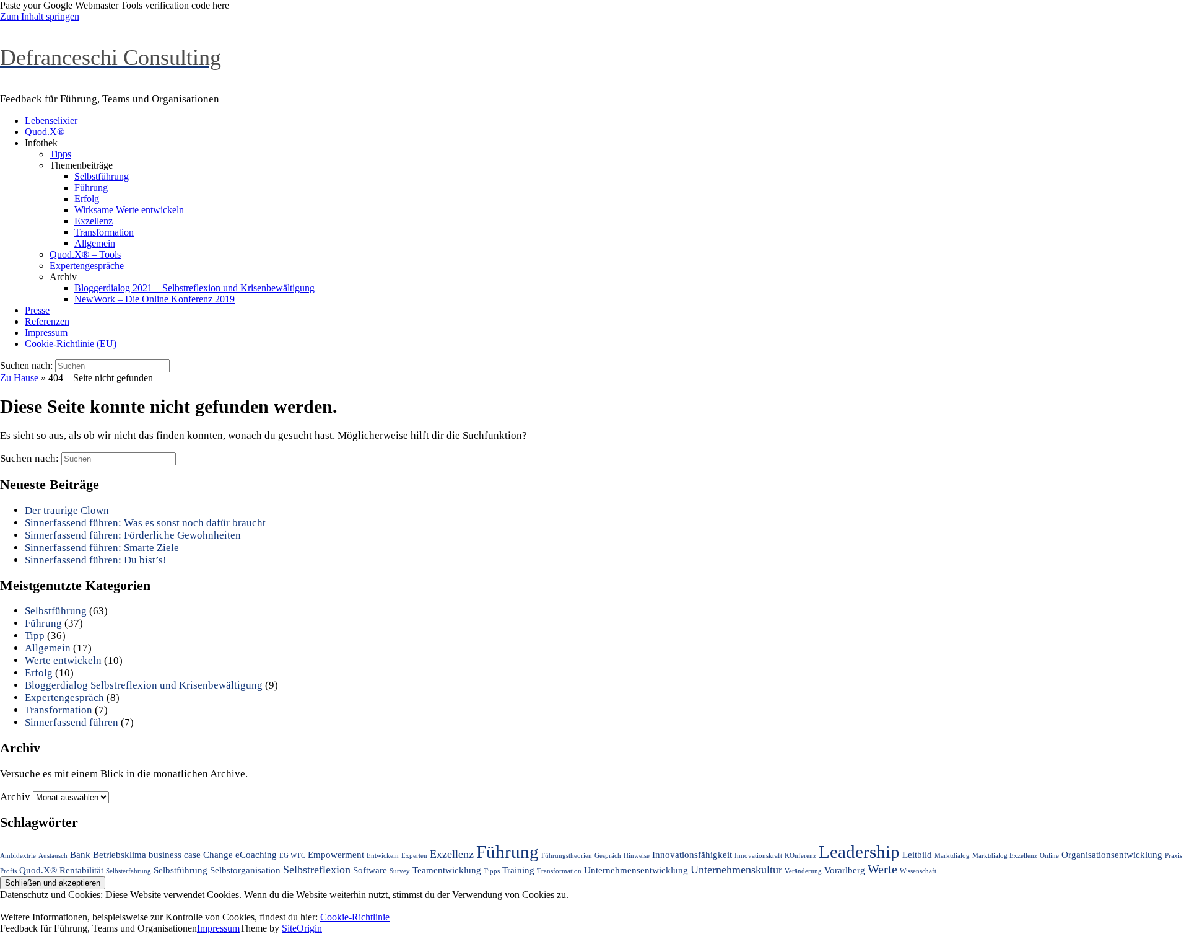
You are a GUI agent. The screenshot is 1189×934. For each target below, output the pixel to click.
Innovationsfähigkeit (692, 855)
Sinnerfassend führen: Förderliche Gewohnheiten (133, 535)
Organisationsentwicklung (1111, 855)
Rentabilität (81, 870)
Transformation (104, 232)
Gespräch (607, 855)
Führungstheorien (566, 855)
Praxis (1173, 855)
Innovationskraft (758, 855)
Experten (414, 855)
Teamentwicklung (446, 870)
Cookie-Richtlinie (355, 917)
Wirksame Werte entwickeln (129, 210)
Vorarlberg (844, 870)
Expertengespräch (64, 697)
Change (218, 855)
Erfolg (86, 198)
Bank (80, 855)
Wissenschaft (918, 871)
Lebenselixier (51, 120)
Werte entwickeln (63, 660)
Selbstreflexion (317, 869)
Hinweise (637, 855)
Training (518, 870)
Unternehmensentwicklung (636, 870)
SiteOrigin (302, 928)
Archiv (15, 797)
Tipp (35, 635)
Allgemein (94, 243)
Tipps (60, 154)
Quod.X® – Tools (85, 254)
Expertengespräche (87, 265)
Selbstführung (101, 176)
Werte (882, 869)
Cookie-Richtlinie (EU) (70, 343)
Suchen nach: (26, 365)
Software (370, 870)
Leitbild (917, 855)
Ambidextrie (18, 855)
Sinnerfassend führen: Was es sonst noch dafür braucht (145, 523)
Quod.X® (44, 131)
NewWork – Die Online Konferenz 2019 (154, 299)
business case (175, 855)
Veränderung (803, 871)
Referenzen (47, 321)
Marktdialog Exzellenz (1004, 855)
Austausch (53, 855)
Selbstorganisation (245, 870)
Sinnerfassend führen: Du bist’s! (96, 560)
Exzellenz (93, 221)
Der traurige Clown (67, 510)
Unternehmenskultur (736, 869)
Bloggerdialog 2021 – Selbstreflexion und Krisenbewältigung (194, 288)
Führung (91, 187)
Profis (8, 871)
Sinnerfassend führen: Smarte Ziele (102, 547)
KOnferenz (800, 855)
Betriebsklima (119, 855)
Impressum (46, 332)
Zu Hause (19, 377)
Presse (37, 310)
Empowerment (336, 855)
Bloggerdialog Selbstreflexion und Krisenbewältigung (144, 685)
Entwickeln (383, 855)
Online (1049, 855)
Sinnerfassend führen (71, 722)
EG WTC (292, 855)
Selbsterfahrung (128, 871)
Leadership (859, 851)
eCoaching (256, 855)
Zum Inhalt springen (39, 16)
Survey (400, 871)
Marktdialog (952, 855)
